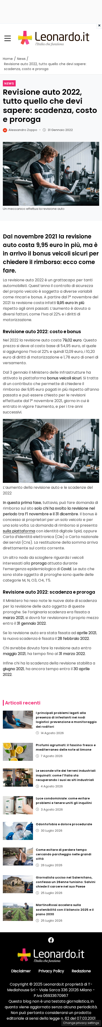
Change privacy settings (81, 1023)
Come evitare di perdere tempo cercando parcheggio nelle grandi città (63, 854)
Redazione (81, 971)
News (9, 83)
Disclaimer (21, 971)
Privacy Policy (51, 971)
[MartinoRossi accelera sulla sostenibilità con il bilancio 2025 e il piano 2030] (18, 912)
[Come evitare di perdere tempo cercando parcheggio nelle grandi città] (18, 857)
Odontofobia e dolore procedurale (64, 824)
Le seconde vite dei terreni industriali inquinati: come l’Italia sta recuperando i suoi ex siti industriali (66, 775)
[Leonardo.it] (53, 38)
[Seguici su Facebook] (51, 940)
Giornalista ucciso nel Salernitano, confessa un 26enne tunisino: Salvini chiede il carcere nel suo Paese (65, 881)
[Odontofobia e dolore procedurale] (18, 831)
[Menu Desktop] (7, 38)
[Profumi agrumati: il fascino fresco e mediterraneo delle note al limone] (18, 752)
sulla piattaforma (19, 531)
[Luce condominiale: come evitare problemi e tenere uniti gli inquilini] (18, 805)
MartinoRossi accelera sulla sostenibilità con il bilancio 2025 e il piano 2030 (65, 909)
